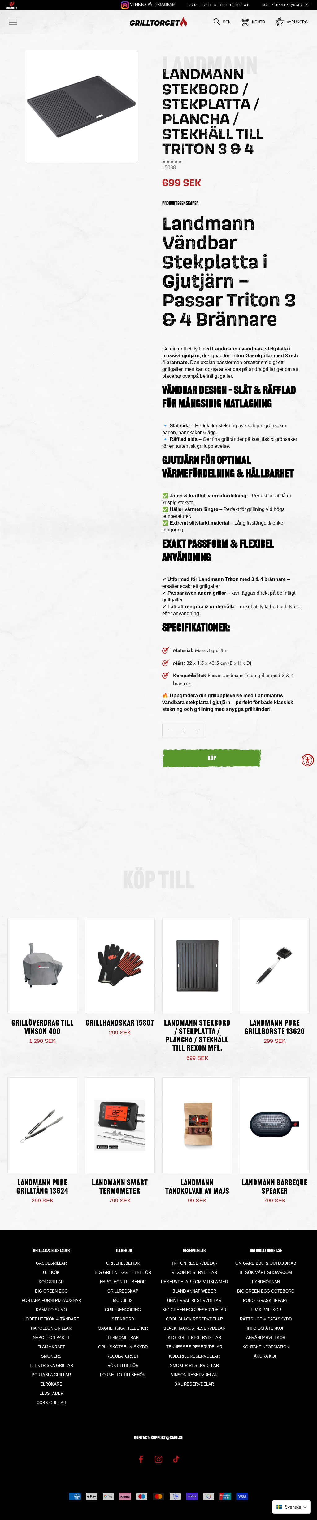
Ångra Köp (266, 1356)
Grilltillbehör (123, 1263)
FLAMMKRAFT (51, 1347)
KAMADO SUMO (51, 1309)
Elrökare (51, 1384)
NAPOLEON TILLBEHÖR (123, 1282)
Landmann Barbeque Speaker (274, 1187)
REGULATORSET (122, 1356)
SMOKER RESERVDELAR (194, 1365)
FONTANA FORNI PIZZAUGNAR (51, 1300)
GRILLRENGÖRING (123, 1309)
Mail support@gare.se (286, 5)
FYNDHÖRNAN (266, 1282)
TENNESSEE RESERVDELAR (194, 1347)
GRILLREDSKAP (122, 1291)
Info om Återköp (266, 1328)
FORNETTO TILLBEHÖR (122, 1374)
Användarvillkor (265, 1337)
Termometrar (123, 1337)
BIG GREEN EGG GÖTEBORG (265, 1291)
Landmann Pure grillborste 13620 (275, 1028)
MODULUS (123, 1300)
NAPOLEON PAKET (51, 1337)
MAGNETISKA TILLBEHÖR (123, 1328)
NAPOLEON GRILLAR (51, 1328)
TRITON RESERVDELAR (194, 1263)
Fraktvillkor (266, 1309)
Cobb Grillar (51, 1402)
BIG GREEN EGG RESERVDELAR (194, 1309)
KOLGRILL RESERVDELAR (194, 1356)
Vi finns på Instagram (152, 4)
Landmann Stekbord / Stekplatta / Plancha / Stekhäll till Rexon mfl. (197, 1036)
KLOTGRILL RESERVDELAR (194, 1337)
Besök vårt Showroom (266, 1272)
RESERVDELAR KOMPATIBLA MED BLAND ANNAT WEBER (194, 1286)
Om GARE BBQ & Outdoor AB (265, 1263)
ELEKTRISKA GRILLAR (51, 1365)
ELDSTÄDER (51, 1393)
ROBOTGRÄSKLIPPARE (266, 1300)
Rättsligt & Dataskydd (266, 1319)
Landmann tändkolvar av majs (197, 1187)
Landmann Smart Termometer (120, 1187)
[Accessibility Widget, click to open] (308, 760)
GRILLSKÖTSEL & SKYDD (123, 1347)
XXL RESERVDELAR (194, 1384)
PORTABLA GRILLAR (51, 1374)
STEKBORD (123, 1319)
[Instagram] (158, 1459)
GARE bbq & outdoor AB (219, 5)
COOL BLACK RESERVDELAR (194, 1319)
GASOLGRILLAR (51, 1263)
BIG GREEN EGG (51, 1291)
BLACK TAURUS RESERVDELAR (194, 1328)
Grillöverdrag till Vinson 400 (42, 1028)
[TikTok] (176, 1459)
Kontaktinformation (265, 1347)
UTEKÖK (51, 1272)
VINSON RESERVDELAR (194, 1374)
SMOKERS (51, 1356)
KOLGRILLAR (51, 1282)
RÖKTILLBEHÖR (122, 1365)
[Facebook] (141, 1459)
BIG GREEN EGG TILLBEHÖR (123, 1272)
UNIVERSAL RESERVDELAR (194, 1300)
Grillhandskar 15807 (120, 1024)
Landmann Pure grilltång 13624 (42, 1187)
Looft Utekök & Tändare (51, 1319)
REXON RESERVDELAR (194, 1272)
